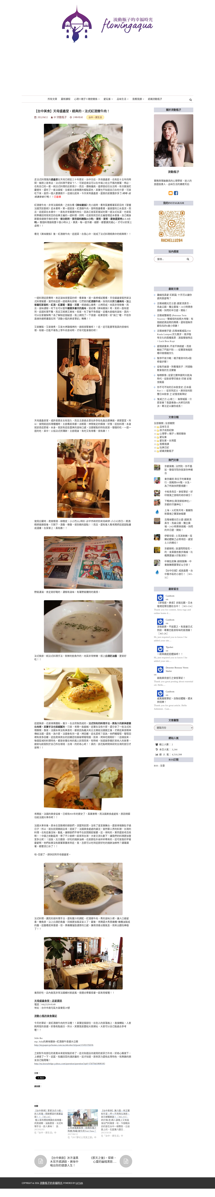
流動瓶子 (62, 117)
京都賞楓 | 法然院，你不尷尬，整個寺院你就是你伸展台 (178, 469)
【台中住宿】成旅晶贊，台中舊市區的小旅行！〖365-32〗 (178, 574)
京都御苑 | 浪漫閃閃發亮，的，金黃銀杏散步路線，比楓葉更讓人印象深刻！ (178, 552)
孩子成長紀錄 (167, 430)
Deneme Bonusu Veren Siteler (177, 669)
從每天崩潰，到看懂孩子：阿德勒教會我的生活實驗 (174, 368)
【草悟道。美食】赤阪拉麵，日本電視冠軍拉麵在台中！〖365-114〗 (175, 604)
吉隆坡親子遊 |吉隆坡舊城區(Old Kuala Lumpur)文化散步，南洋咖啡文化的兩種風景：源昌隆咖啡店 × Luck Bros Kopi (174, 336)
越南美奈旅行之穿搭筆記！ (171, 678)
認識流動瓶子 (155, 98)
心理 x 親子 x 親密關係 (85, 98)
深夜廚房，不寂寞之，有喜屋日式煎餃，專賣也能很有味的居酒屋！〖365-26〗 (174, 630)
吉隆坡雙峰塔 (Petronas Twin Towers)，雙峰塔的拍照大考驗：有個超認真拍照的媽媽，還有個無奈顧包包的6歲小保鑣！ (175, 320)
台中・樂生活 (95, 117)
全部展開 (158, 423)
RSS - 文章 (159, 765)
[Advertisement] (107, 72)
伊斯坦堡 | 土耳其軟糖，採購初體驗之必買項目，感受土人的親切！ (178, 539)
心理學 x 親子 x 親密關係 (173, 433)
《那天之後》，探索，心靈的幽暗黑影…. (103, 1159)
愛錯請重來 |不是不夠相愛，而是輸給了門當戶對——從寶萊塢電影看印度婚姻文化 (174, 349)
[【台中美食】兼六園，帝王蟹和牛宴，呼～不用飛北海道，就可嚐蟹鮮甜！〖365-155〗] (117, 1123)
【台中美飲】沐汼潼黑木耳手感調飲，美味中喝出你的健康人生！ (64, 1161)
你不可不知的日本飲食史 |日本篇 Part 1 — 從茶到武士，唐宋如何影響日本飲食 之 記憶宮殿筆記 (174, 390)
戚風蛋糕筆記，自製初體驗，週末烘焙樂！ (174, 700)
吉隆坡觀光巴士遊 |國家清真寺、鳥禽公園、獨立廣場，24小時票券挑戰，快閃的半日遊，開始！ (175, 307)
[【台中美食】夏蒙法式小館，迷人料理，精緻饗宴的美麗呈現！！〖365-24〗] (51, 1121)
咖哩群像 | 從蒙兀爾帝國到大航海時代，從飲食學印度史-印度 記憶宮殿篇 (174, 378)
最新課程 (65, 98)
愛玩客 (107, 98)
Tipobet (169, 647)
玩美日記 (164, 447)
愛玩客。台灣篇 (168, 440)
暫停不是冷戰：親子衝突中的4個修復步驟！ (174, 360)
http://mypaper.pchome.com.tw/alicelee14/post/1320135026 (63, 1045)
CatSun (79, 1183)
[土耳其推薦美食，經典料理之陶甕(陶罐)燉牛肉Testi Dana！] (83, 1117)
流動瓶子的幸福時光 (51, 1183)
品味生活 (121, 98)
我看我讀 (137, 98)
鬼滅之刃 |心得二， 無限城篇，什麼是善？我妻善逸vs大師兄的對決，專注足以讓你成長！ (174, 402)
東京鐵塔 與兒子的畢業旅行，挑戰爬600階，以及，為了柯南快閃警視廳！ (178, 482)
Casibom (170, 596)
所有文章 (52, 98)
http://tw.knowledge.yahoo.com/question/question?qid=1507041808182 (69, 1063)
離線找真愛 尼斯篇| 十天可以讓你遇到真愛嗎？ (174, 297)
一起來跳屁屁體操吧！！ (170, 654)
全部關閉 (170, 423)
